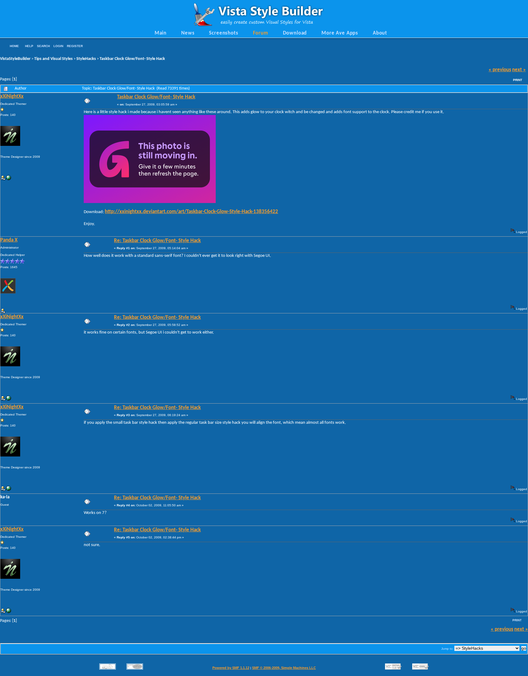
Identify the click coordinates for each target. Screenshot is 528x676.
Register (75, 46)
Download (295, 33)
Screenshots (223, 33)
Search (43, 46)
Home (14, 46)
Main (161, 33)
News (187, 33)
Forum (260, 33)
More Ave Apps (339, 33)
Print (517, 80)
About (380, 33)
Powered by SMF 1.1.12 (230, 668)
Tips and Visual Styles (53, 59)
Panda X (8, 240)
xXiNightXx (12, 96)
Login (58, 46)
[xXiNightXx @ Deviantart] (8, 179)
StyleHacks (86, 59)
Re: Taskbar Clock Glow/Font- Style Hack (157, 240)
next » (519, 70)
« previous (500, 70)
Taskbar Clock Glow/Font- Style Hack (132, 59)
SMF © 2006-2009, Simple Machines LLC (284, 668)
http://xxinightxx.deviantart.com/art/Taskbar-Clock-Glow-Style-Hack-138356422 (191, 211)
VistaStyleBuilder (15, 59)
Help (29, 46)
